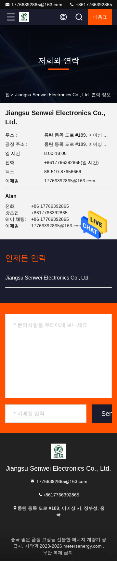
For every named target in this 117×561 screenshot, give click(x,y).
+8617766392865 (93, 4)
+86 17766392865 (50, 206)
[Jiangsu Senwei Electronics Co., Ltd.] (32, 17)
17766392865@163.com (36, 4)
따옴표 (100, 17)
